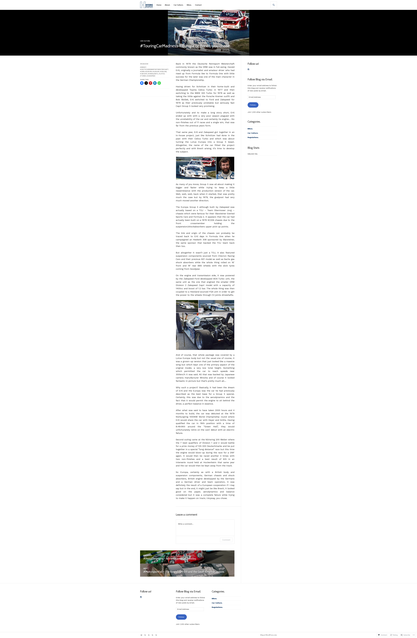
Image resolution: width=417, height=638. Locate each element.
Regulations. (253, 137)
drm (143, 71)
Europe (156, 71)
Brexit (143, 67)
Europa (149, 71)
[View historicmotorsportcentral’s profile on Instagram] (248, 69)
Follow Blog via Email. (260, 79)
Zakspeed (151, 76)
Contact (198, 5)
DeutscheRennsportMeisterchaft (154, 69)
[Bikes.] (152, 635)
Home (158, 5)
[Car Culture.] (148, 635)
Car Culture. (178, 5)
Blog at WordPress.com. (268, 635)
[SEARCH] (273, 5)
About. (167, 5)
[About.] (145, 635)
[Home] (141, 635)
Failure (164, 71)
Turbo (143, 76)
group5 (144, 74)
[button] (196, 168)
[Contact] (156, 635)
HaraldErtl (153, 74)
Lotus (162, 74)
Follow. (253, 105)
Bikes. (189, 5)
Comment (226, 540)
